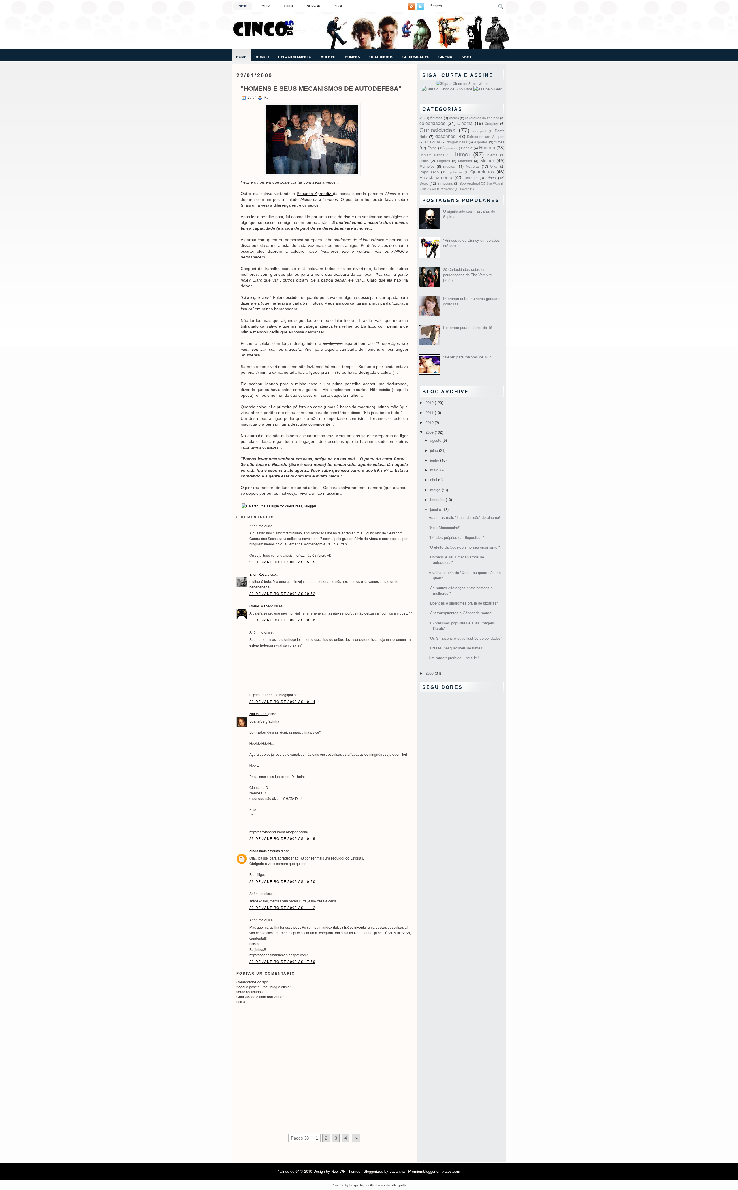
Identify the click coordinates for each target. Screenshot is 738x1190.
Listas (424, 160)
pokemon (456, 172)
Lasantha (397, 1171)
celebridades (432, 123)
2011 (430, 412)
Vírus (422, 189)
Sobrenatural (470, 183)
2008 (430, 673)
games (450, 148)
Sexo (466, 56)
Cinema (445, 56)
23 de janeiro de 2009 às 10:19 (282, 838)
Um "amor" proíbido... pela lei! (454, 657)
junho (435, 460)
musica (449, 166)
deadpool (479, 131)
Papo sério (429, 172)
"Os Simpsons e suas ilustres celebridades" (465, 638)
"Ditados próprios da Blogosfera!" (456, 537)
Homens (352, 56)
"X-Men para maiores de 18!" (467, 357)
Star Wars (493, 183)
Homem (487, 147)
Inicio (243, 6)
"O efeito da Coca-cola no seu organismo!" (464, 547)
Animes (436, 117)
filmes (499, 142)
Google (466, 148)
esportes (481, 142)
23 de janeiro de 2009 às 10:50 (282, 881)
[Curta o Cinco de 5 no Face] (447, 89)
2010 (430, 422)
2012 (430, 402)
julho (434, 450)
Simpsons (445, 183)
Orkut (494, 166)
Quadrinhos (381, 56)
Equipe (266, 6)
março (436, 489)
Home (241, 56)
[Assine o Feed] (487, 89)
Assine (289, 6)
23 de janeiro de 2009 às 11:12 (282, 907)
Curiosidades (415, 56)
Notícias (473, 166)
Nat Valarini (258, 713)
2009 (430, 432)
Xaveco (464, 189)
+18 (422, 118)
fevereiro (438, 499)
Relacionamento (294, 56)
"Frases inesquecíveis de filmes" (456, 648)
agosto (436, 440)
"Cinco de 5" (288, 1171)
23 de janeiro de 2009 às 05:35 (282, 561)
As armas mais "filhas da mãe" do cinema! (464, 517)
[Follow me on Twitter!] (421, 8)
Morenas (465, 160)
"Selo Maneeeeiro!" (445, 527)
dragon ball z (457, 142)
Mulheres (427, 166)
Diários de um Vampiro (485, 136)
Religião (471, 177)
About (339, 6)
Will (434, 189)
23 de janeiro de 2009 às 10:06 (282, 619)
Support (314, 6)
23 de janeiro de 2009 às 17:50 (282, 961)
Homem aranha (432, 155)
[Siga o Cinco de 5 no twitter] (462, 83)
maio (434, 470)
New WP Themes (345, 1171)
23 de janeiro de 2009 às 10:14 (282, 701)
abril (434, 479)
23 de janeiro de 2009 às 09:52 (282, 593)
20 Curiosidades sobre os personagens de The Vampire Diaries (467, 275)
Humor (262, 56)
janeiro (436, 509)
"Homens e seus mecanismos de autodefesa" (321, 88)
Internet (492, 155)
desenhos (445, 136)
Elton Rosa (258, 574)
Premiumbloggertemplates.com (434, 1171)
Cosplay (491, 123)
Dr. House (432, 142)
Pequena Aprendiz (315, 193)
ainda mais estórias (264, 850)
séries (491, 177)
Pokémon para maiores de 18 (467, 327)
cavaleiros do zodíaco (482, 118)
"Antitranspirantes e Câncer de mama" (461, 612)
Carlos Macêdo (261, 605)
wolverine (447, 189)
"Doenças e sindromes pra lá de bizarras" (463, 603)
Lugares (443, 160)
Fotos (432, 147)
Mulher (328, 56)
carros (454, 118)
